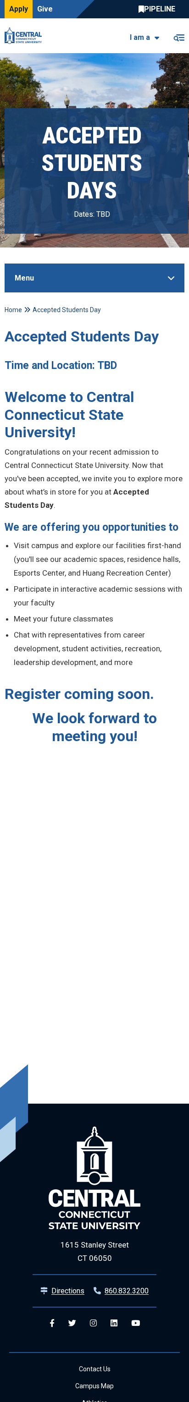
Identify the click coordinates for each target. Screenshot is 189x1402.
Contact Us (95, 1369)
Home (13, 309)
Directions (67, 1291)
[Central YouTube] (135, 1323)
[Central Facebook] (52, 1323)
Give (45, 9)
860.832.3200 (127, 1291)
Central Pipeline (159, 9)
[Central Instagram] (93, 1323)
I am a (140, 37)
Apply (18, 9)
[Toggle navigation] (178, 36)
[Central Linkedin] (114, 1323)
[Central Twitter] (72, 1323)
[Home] (25, 35)
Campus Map (94, 1386)
